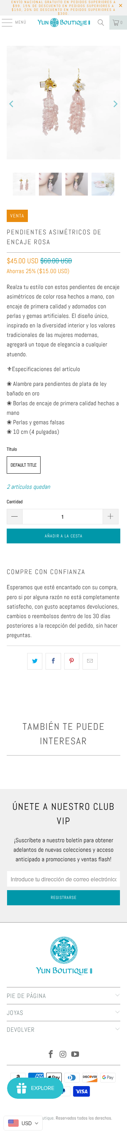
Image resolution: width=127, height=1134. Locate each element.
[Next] (115, 104)
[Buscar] (101, 23)
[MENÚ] (3, 23)
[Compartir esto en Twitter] (34, 661)
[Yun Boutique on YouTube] (75, 1054)
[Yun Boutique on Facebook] (51, 1054)
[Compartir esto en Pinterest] (71, 661)
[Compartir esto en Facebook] (53, 661)
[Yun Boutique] (63, 23)
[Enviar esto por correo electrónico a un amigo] (90, 661)
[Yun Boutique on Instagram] (63, 1054)
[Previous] (12, 104)
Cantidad (15, 502)
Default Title (24, 465)
